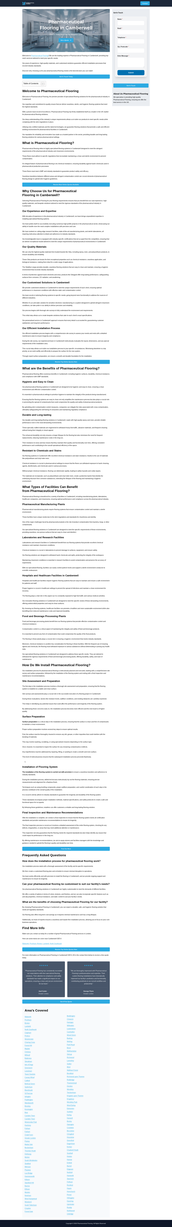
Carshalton (71, 1032)
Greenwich (28, 1068)
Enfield (69, 1163)
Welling (69, 1041)
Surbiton (70, 1112)
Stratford (28, 1163)
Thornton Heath (30, 1151)
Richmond (70, 1057)
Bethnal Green (30, 1084)
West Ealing (71, 1105)
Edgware (70, 1169)
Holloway (28, 1154)
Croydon (28, 1208)
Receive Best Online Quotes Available (66, 184)
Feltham (70, 1182)
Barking (69, 1038)
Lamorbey (70, 1060)
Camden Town (30, 1116)
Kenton (69, 1147)
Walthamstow (71, 1051)
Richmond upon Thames (75, 1076)
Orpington (70, 1124)
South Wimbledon (31, 1160)
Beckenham (29, 1147)
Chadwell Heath (72, 1150)
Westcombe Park (31, 1122)
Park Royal (71, 1045)
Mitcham (28, 1167)
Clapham (28, 1033)
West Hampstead (31, 1199)
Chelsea (28, 1052)
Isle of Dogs (29, 1064)
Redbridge (70, 1080)
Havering (70, 1201)
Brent (69, 1048)
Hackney (28, 1125)
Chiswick (70, 1019)
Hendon (70, 1086)
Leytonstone (71, 1029)
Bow (26, 1112)
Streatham (28, 1061)
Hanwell (70, 1118)
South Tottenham (31, 1205)
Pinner (69, 1195)
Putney (27, 1141)
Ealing (69, 1115)
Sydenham (28, 1087)
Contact (145, 3)
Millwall (27, 1055)
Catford (27, 1080)
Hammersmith (30, 1176)
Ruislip (69, 1207)
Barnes (27, 1186)
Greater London (30, 1138)
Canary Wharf (29, 1077)
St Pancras (28, 1093)
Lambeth (46, 943)
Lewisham (28, 1071)
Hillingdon (70, 1198)
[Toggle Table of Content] (41, 83)
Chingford (70, 1134)
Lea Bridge (28, 1173)
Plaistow (28, 1170)
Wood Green (71, 1035)
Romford (70, 1185)
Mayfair (27, 1049)
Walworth (25, 943)
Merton (27, 1157)
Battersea (28, 1058)
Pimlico (27, 1036)
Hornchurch (71, 1191)
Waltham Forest (72, 1070)
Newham (28, 1195)
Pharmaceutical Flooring (39, 55)
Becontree (70, 1131)
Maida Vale (29, 1144)
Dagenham (71, 1143)
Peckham (33, 943)
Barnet (69, 1166)
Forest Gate (29, 1211)
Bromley (28, 1106)
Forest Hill (28, 1045)
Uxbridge (70, 1214)
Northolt (69, 1172)
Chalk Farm (29, 1135)
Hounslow (70, 1137)
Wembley (70, 1089)
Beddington (71, 1016)
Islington (28, 1096)
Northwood (71, 1211)
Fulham (27, 1128)
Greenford (70, 1140)
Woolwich (28, 1202)
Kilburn (27, 1179)
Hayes (69, 1188)
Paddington (29, 1100)
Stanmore (70, 1179)
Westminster (29, 1039)
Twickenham (71, 1092)
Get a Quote (65, 40)
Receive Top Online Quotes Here (66, 362)
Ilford (68, 1067)
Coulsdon (70, 1128)
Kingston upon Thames (75, 1096)
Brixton (39, 943)
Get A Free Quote (66, 1001)
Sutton (69, 1064)
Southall (70, 1153)
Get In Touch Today (66, 76)
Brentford (70, 1073)
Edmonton (70, 1108)
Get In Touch (131, 85)
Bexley (69, 1121)
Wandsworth (29, 1103)
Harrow (69, 1159)
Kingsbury (70, 1099)
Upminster (70, 1204)
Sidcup (69, 1054)
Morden (27, 1192)
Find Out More (66, 849)
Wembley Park (72, 1102)
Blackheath (29, 1090)
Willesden (70, 1025)
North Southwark (56, 943)
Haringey (70, 1022)
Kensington (29, 1109)
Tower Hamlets (30, 1074)
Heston (69, 1156)
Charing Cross (30, 1042)
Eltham (27, 1189)
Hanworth (70, 1175)
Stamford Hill (29, 1183)
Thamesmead (72, 1083)
